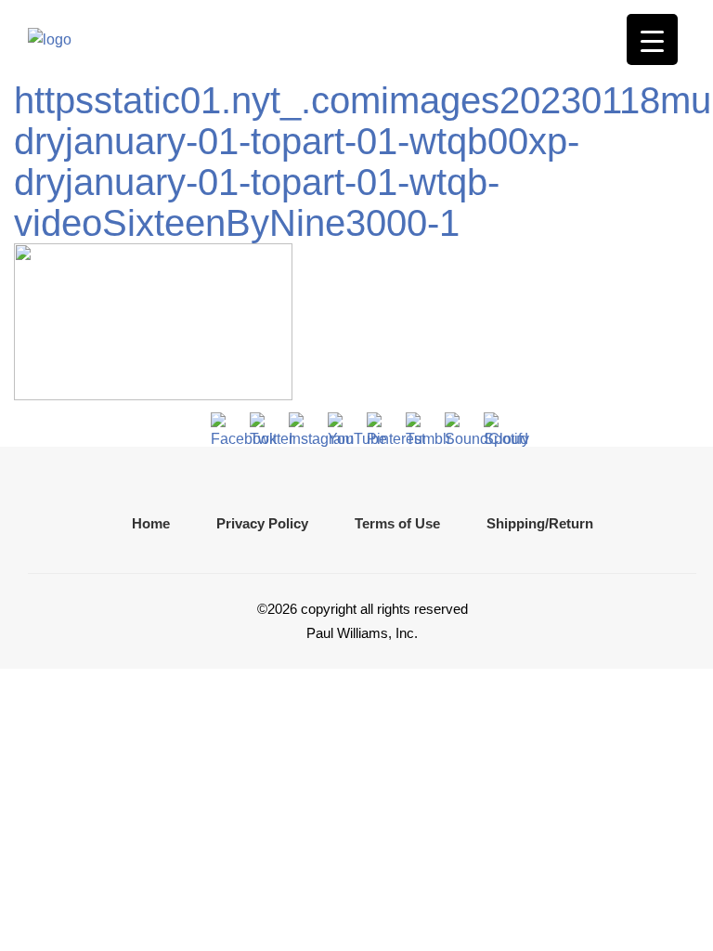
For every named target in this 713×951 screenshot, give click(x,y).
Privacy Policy (262, 523)
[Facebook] (225, 427)
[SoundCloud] (459, 427)
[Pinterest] (381, 427)
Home (151, 523)
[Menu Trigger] (652, 39)
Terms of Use (397, 523)
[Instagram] (303, 427)
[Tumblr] (420, 427)
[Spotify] (498, 427)
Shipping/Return (539, 523)
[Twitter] (264, 427)
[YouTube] (342, 427)
